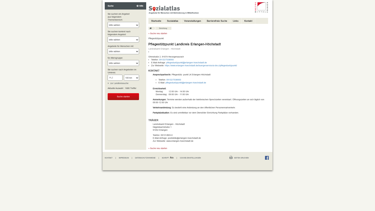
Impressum (124, 158)
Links (236, 21)
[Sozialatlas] (151, 28)
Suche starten (123, 96)
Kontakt (248, 21)
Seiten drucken (241, 158)
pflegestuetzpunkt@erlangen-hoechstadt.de (186, 62)
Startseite (156, 21)
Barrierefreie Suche (217, 21)
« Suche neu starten (157, 33)
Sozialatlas (173, 21)
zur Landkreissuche (119, 83)
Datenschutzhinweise (145, 158)
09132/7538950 (166, 59)
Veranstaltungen (192, 21)
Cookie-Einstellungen (190, 158)
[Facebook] (267, 158)
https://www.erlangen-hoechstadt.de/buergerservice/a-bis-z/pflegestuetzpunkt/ (201, 65)
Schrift (165, 158)
